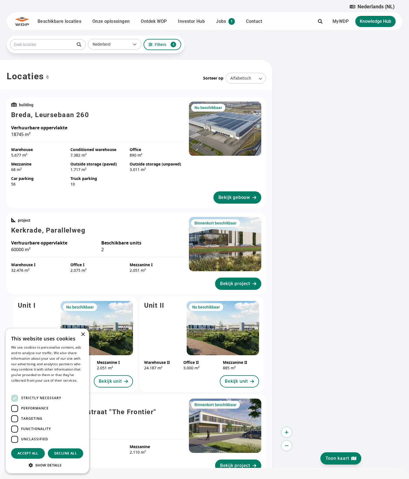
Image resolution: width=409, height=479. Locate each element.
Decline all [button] (65, 453)
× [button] (83, 334)
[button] (372, 6)
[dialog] (47, 401)
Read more (20, 386)
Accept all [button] (28, 453)
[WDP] (22, 21)
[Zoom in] (286, 432)
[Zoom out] (286, 445)
